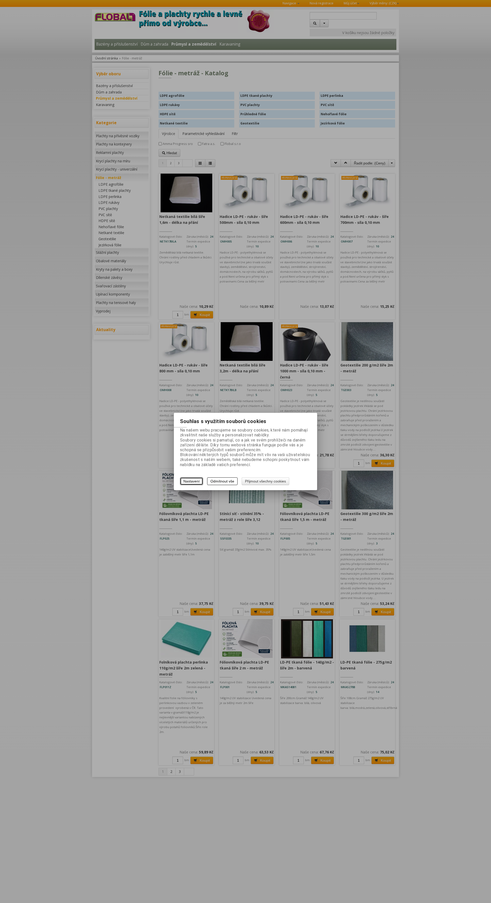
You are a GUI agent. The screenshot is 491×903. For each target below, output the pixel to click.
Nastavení (191, 481)
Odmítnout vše (222, 481)
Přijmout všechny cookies (265, 481)
